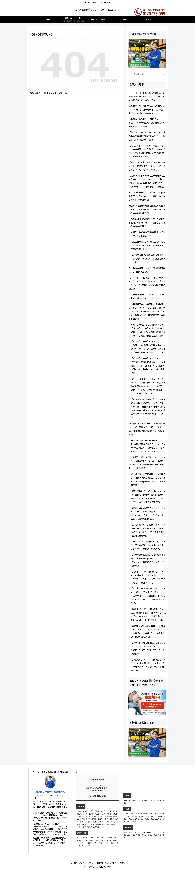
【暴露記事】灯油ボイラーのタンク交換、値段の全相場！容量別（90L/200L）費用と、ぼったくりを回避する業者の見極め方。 (148, 513)
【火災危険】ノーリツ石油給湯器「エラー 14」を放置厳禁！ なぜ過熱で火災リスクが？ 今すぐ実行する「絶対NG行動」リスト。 (148, 665)
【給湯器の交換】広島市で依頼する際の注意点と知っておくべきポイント (147, 296)
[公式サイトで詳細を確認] (147, 702)
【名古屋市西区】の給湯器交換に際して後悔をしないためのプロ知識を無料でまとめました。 (148, 245)
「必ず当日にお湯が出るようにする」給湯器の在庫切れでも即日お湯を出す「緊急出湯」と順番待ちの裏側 (147, 136)
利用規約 (121, 863)
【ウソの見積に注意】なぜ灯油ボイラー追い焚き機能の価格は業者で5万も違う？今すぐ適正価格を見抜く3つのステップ (148, 560)
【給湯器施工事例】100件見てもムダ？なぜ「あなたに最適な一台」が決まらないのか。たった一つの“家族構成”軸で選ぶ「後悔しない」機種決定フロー (148, 365)
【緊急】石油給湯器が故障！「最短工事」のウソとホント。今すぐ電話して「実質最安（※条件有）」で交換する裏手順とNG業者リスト (148, 631)
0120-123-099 (97, 796)
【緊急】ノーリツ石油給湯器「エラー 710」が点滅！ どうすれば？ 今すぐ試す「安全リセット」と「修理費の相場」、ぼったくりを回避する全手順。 (148, 614)
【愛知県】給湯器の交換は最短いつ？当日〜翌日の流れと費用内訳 (147, 234)
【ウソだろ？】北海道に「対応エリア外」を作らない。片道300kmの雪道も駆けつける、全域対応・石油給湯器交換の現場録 (147, 283)
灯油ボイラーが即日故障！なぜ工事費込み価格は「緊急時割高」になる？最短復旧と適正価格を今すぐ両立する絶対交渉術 (148, 479)
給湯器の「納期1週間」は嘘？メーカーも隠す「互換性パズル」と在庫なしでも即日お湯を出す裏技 (147, 123)
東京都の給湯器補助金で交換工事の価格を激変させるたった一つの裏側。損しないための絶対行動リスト (147, 196)
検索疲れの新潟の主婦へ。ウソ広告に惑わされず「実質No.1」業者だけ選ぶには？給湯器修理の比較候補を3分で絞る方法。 (147, 429)
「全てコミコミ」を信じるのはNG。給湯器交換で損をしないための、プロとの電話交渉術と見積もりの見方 (147, 96)
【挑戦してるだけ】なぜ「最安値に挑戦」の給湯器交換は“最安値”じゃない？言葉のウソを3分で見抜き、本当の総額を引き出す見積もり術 (147, 151)
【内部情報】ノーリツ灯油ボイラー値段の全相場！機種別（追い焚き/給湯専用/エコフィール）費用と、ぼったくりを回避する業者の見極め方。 (148, 496)
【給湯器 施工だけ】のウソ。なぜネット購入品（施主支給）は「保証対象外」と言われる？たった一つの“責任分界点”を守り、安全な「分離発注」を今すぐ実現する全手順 (148, 386)
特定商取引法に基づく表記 (106, 863)
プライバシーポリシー (87, 863)
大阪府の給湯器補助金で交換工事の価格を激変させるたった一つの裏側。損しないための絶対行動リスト (147, 209)
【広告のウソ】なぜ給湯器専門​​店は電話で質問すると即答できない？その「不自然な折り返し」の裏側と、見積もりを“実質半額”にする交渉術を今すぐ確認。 (147, 181)
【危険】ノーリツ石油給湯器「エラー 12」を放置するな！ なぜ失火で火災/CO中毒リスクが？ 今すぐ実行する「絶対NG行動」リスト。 (148, 577)
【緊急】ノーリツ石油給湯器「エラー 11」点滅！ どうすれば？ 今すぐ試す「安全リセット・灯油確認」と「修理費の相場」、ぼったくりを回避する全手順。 (148, 596)
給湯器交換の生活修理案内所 (50, 791)
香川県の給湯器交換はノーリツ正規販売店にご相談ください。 (147, 270)
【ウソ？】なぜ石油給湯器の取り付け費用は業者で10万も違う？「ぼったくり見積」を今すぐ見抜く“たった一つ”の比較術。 (148, 648)
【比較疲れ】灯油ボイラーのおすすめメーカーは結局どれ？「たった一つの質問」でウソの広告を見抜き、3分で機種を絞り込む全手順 (147, 463)
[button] (164, 74)
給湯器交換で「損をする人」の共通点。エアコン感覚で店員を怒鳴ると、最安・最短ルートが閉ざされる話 (147, 109)
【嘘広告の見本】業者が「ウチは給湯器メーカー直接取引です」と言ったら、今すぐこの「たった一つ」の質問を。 (147, 166)
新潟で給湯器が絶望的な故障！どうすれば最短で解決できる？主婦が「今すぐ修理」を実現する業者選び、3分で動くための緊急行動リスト (148, 446)
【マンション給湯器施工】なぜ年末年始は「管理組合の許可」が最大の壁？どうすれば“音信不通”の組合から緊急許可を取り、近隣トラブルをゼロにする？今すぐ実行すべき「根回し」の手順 (148, 408)
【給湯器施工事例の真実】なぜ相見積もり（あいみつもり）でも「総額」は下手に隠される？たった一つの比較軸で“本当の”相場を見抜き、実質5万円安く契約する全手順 (147, 311)
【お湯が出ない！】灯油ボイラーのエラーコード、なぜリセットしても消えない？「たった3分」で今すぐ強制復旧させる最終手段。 (148, 530)
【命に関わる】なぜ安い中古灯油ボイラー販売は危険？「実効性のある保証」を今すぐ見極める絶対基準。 (148, 545)
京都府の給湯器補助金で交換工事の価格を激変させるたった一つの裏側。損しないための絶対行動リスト (147, 222)
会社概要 (73, 863)
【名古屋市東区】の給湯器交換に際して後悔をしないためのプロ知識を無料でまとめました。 (148, 258)
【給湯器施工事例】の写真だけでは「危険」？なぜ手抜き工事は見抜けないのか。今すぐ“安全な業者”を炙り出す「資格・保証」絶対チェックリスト (148, 347)
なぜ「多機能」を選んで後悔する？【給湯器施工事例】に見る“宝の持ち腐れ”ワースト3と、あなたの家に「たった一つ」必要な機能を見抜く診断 (148, 330)
